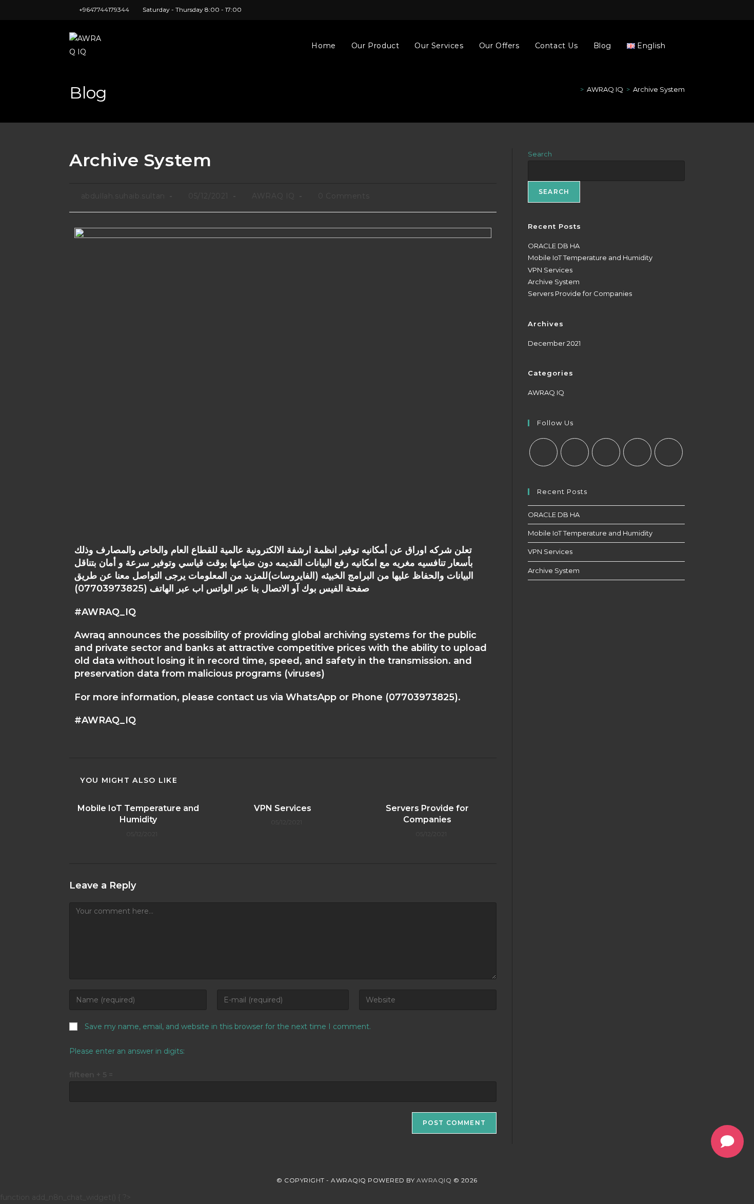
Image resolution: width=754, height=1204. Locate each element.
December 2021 (554, 343)
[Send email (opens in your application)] (680, 10)
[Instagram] (606, 452)
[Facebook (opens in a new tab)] (623, 10)
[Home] (574, 89)
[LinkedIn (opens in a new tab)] (646, 10)
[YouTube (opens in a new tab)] (670, 10)
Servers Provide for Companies (427, 813)
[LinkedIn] (637, 452)
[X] (543, 452)
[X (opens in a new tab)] (611, 10)
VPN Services (282, 808)
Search (540, 154)
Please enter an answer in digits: (127, 1051)
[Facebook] (575, 452)
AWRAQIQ (434, 1180)
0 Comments (343, 196)
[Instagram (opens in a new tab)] (635, 10)
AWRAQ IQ (273, 196)
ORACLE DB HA (554, 246)
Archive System (659, 89)
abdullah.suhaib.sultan (123, 196)
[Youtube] (668, 452)
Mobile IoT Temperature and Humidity (138, 813)
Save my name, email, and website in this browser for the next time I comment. (228, 1026)
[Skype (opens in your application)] (658, 10)
